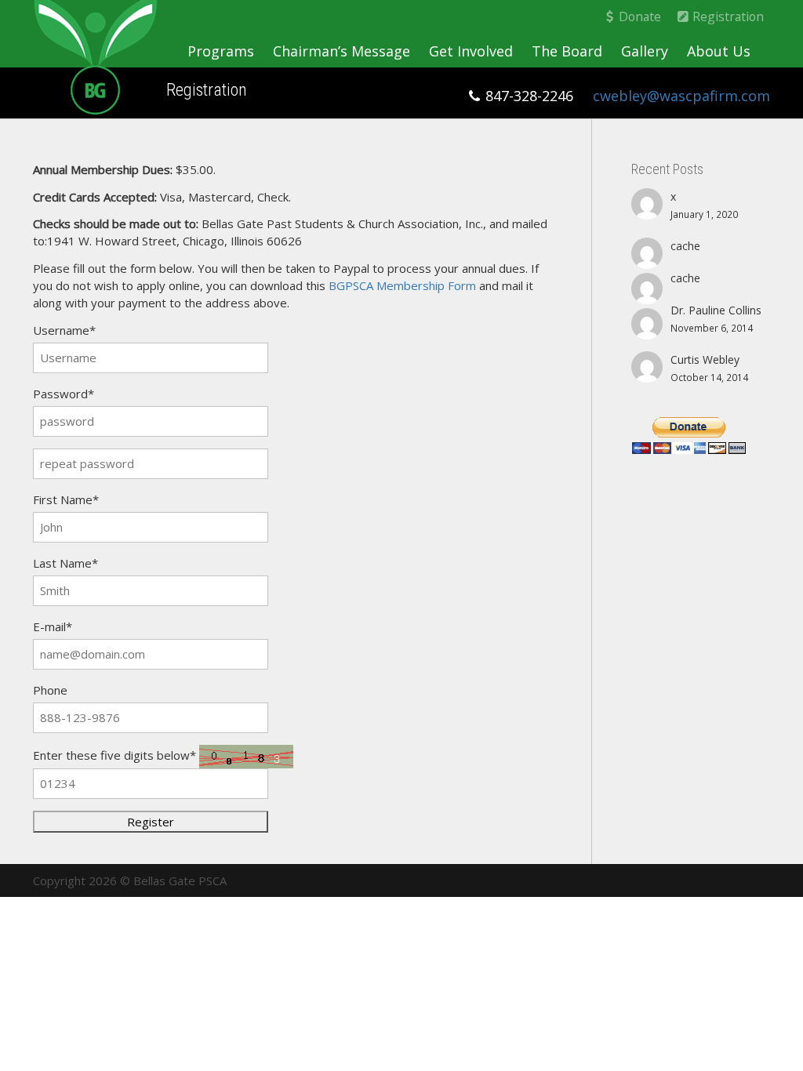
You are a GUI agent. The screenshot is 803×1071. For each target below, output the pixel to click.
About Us (718, 51)
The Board (567, 51)
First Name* (66, 499)
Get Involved (471, 51)
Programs (220, 51)
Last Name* (65, 563)
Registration (726, 16)
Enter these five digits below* (114, 755)
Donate (638, 16)
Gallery (644, 51)
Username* (64, 330)
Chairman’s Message (341, 51)
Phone (50, 690)
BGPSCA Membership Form (402, 285)
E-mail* (52, 626)
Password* (63, 393)
